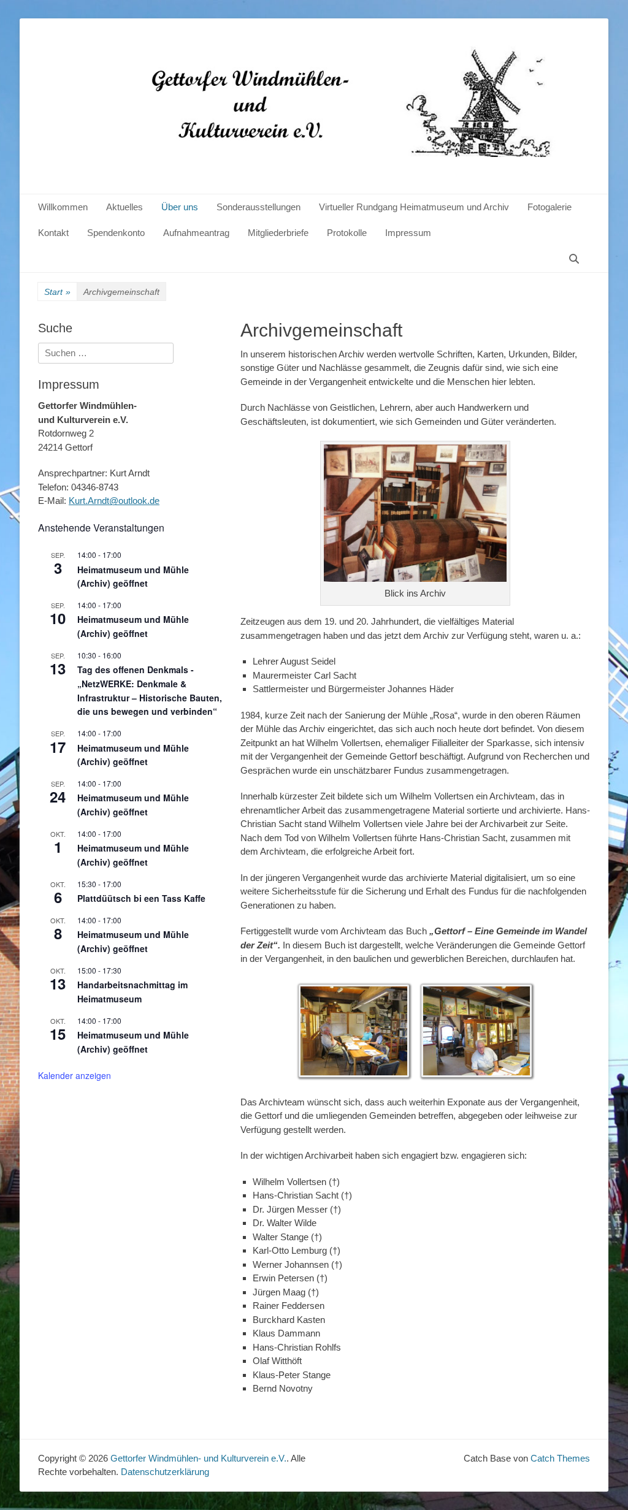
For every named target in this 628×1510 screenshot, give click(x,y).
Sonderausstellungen (258, 207)
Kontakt (53, 232)
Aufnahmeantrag (196, 232)
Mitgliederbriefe (278, 232)
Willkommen (63, 207)
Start (57, 292)
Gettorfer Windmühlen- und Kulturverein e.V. (198, 1458)
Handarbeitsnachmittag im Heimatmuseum (132, 991)
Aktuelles (124, 207)
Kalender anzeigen (74, 1075)
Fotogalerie (549, 207)
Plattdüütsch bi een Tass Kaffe (141, 898)
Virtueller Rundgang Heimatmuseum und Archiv (414, 207)
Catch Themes (560, 1458)
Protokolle (347, 232)
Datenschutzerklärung (165, 1471)
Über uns (179, 207)
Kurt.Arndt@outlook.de (114, 500)
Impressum (408, 232)
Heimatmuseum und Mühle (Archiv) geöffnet (133, 576)
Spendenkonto (116, 232)
